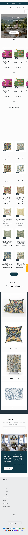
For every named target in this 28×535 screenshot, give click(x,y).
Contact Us (5, 488)
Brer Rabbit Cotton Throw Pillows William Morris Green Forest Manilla (20, 242)
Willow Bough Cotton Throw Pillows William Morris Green (7, 242)
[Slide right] (16, 72)
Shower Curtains (13, 378)
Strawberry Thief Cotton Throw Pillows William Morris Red (7, 198)
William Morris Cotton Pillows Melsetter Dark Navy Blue (7, 264)
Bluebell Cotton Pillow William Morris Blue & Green (20, 176)
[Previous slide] (11, 39)
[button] (1, 7)
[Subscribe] (23, 428)
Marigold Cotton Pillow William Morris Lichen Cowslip (20, 220)
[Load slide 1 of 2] (13, 39)
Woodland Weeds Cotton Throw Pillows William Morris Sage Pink (7, 220)
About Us (4, 485)
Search (4, 483)
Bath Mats (13, 408)
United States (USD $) (13, 523)
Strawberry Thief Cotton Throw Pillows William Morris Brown (7, 176)
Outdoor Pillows (13, 319)
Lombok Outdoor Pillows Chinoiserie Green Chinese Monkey (19, 62)
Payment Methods (6, 494)
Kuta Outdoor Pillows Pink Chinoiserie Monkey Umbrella (7, 62)
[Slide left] (11, 72)
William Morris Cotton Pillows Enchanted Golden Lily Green (20, 264)
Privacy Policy (6, 503)
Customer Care (6, 497)
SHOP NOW (14, 32)
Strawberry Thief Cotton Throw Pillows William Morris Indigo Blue (7, 155)
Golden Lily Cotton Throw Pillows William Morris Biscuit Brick (20, 198)
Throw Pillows (13, 348)
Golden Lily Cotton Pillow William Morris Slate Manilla (20, 154)
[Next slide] (17, 39)
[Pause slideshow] (25, 39)
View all (14, 274)
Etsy (3, 509)
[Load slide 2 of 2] (15, 39)
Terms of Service (6, 506)
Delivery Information (7, 491)
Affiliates (4, 500)
